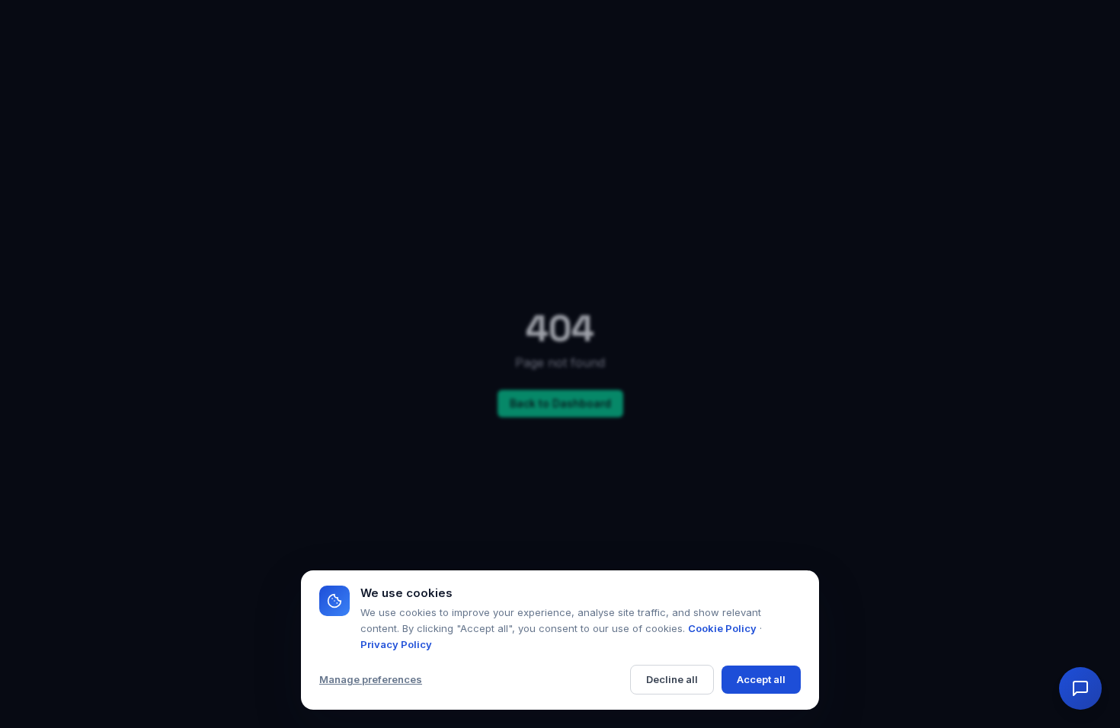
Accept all (761, 679)
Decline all (672, 679)
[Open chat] (1080, 688)
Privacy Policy (396, 644)
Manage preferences (370, 679)
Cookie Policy (722, 628)
